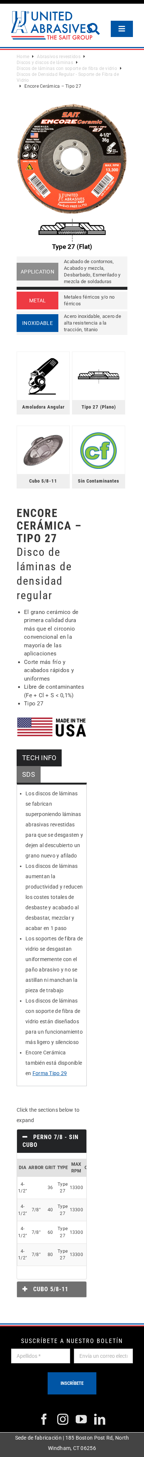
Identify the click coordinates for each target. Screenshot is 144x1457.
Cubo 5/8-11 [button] (49, 1289)
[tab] (51, 1141)
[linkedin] (99, 1419)
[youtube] (81, 1419)
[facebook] (43, 1419)
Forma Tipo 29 (49, 1073)
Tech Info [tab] (39, 758)
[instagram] (62, 1419)
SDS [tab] (28, 774)
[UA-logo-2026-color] (51, 25)
